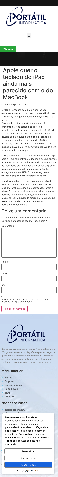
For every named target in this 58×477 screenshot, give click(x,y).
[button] (29, 35)
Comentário (8, 226)
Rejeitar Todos (28, 458)
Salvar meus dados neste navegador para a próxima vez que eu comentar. (24, 300)
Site (3, 285)
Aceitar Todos (28, 464)
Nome (5, 262)
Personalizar (28, 451)
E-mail (5, 273)
